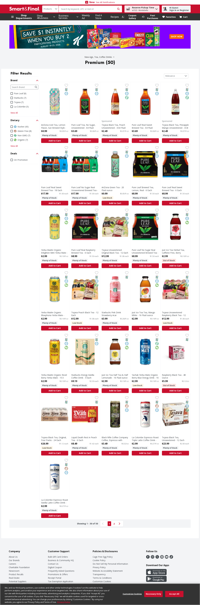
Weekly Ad (86, 17)
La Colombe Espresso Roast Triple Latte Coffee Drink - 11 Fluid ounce (145, 440)
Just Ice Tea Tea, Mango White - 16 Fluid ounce (143, 314)
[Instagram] (152, 557)
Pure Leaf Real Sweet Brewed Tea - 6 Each (172, 189)
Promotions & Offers (58, 574)
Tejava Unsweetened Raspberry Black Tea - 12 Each (174, 315)
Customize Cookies (102, 581)
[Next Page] (120, 523)
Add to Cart (55, 140)
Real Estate (14, 577)
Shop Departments (24, 17)
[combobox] (50, 8)
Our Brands (14, 560)
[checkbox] (66, 86)
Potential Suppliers (17, 581)
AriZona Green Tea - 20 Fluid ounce (113, 189)
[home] (25, 9)
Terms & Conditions (102, 577)
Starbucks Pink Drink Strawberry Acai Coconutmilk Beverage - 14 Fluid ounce (114, 316)
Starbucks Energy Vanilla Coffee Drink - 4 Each (82, 376)
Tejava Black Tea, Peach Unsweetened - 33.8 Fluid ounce (113, 127)
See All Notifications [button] (105, 2)
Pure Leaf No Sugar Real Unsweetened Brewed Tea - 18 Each (84, 190)
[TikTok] (171, 557)
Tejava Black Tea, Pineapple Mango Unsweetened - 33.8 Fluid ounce (175, 127)
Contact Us (53, 563)
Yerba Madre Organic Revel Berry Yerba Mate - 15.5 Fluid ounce (54, 378)
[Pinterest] (162, 557)
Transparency (99, 574)
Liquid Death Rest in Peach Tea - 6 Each (84, 439)
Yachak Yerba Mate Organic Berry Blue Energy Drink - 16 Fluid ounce (145, 378)
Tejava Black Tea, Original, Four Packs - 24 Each (53, 439)
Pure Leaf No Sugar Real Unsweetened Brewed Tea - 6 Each (145, 253)
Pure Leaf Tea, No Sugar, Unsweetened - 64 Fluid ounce (83, 127)
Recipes (115, 16)
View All (14, 113)
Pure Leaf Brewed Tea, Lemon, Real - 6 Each (143, 189)
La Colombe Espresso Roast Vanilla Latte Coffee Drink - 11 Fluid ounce (54, 502)
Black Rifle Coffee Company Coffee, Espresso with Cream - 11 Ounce (115, 440)
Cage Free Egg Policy (103, 556)
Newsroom (14, 570)
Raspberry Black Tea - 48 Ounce (174, 376)
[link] (131, 17)
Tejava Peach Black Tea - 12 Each (84, 314)
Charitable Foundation (19, 567)
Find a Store (98, 17)
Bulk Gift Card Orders (58, 556)
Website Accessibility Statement (108, 570)
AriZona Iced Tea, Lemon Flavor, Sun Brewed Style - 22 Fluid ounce (53, 127)
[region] (100, 594)
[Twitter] (157, 557)
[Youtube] (166, 557)
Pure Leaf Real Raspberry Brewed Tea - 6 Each (83, 251)
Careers (12, 563)
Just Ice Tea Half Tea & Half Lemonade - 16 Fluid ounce (115, 376)
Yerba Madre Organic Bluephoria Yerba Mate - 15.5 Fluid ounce (52, 315)
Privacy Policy (99, 567)
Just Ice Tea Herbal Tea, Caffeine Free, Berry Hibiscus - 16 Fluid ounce (173, 253)
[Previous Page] (103, 523)
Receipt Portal (54, 577)
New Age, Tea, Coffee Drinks (98, 57)
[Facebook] (148, 557)
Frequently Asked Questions (61, 570)
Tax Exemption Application (60, 581)
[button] (156, 8)
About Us (13, 556)
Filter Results (21, 73)
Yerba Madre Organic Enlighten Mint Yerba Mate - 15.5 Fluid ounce (54, 253)
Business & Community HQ (61, 560)
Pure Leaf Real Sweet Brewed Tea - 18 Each (51, 189)
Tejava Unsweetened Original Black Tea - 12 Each (115, 251)
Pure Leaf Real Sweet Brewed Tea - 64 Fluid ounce (142, 127)
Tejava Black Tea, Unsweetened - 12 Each (173, 439)
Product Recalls (16, 574)
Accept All (174, 594)
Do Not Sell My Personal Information (110, 563)
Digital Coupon (55, 567)
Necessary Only (153, 594)
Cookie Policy (99, 560)
